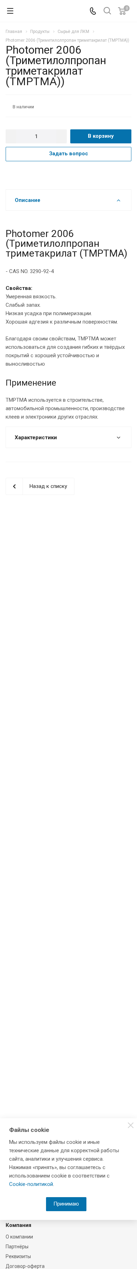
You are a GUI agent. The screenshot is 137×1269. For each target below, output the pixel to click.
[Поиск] (107, 11)
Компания (18, 1225)
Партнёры (17, 1246)
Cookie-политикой (31, 1184)
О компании (19, 1237)
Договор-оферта (25, 1266)
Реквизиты (18, 1256)
